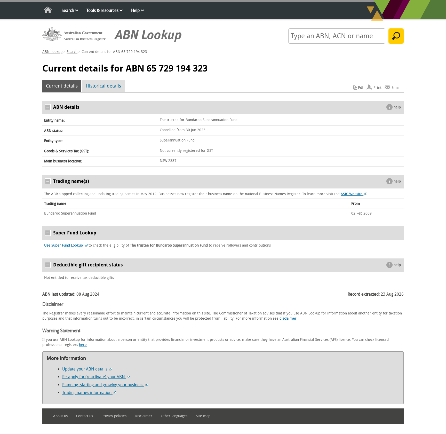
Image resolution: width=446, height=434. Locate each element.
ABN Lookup (52, 52)
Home (48, 10)
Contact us (84, 416)
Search (68, 10)
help (397, 107)
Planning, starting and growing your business (103, 384)
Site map (203, 416)
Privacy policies (113, 416)
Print (377, 87)
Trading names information (87, 392)
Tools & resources (102, 10)
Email (396, 87)
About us (60, 416)
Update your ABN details (85, 369)
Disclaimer (143, 416)
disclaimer (288, 318)
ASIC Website (352, 194)
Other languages (174, 416)
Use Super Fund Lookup (64, 245)
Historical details (103, 86)
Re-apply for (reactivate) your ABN (94, 376)
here (83, 345)
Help (135, 10)
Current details (62, 86)
